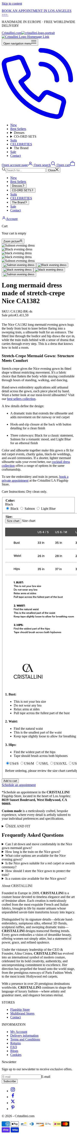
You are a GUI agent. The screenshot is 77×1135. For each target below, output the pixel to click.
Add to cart (10, 780)
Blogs (14, 1051)
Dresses (19, 132)
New (13, 125)
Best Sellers (18, 129)
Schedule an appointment (19, 785)
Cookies (15, 1054)
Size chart (13, 521)
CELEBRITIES (21, 144)
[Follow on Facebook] (12, 1097)
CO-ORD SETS (25, 136)
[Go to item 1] (19, 265)
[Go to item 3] (17, 269)
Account (12, 219)
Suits (13, 140)
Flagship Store (20, 1009)
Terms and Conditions (25, 1039)
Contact (15, 155)
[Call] (38, 118)
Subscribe (9, 1081)
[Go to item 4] (49, 269)
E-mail (45, 1076)
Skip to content (12, 3)
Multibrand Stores (22, 1013)
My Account (18, 1032)
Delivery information (24, 1035)
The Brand (21, 148)
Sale (13, 152)
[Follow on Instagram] (12, 1091)
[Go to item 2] (52, 265)
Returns (15, 1043)
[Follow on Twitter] (12, 1103)
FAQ (13, 1047)
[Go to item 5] (19, 274)
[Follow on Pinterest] (12, 1109)
